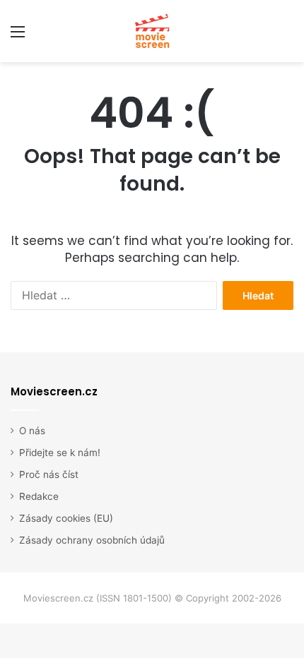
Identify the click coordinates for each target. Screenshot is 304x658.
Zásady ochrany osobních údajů (92, 540)
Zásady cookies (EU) (66, 518)
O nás (32, 430)
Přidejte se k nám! (59, 452)
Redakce (39, 496)
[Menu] (18, 36)
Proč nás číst (48, 474)
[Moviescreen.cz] (152, 31)
